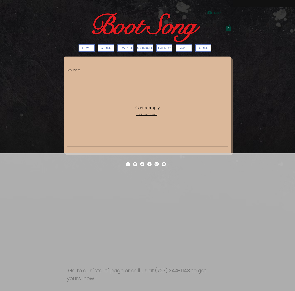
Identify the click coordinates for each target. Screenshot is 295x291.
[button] (228, 27)
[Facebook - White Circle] (128, 164)
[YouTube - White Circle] (164, 164)
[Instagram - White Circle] (156, 164)
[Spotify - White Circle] (135, 164)
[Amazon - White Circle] (149, 164)
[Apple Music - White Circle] (142, 164)
